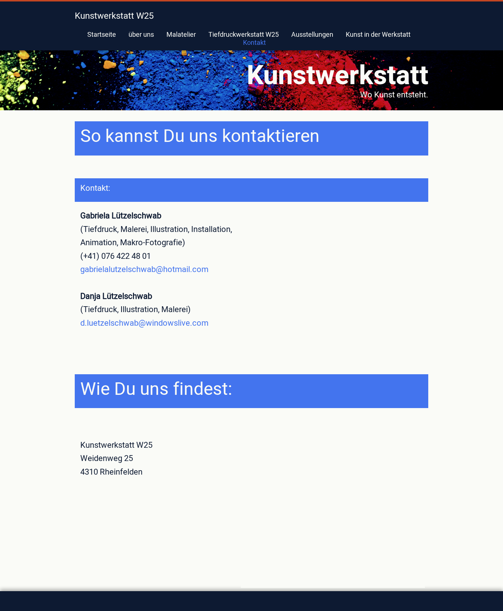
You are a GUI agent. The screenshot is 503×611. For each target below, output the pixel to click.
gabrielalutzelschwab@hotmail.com (144, 269)
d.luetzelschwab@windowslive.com (144, 323)
